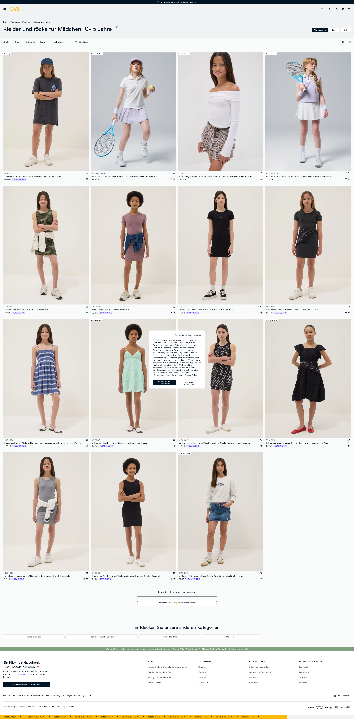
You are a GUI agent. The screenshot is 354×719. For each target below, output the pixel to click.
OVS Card (203, 682)
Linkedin (303, 682)
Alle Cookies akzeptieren (164, 382)
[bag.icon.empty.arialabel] (349, 8)
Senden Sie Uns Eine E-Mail (161, 672)
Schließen (278, 717)
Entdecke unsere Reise (259, 667)
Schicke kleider (34, 637)
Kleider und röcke (41, 22)
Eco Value (253, 677)
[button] (329, 8)
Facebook (304, 667)
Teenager (15, 22)
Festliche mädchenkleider (102, 637)
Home (6, 22)
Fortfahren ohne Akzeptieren (188, 335)
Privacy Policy (58, 706)
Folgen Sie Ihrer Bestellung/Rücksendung (167, 667)
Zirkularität (254, 682)
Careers (202, 677)
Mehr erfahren (236, 649)
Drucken (202, 667)
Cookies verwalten (26, 706)
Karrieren (202, 672)
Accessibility (9, 706)
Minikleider (231, 637)
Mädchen (26, 22)
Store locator (154, 682)
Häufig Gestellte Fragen (159, 677)
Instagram (304, 672)
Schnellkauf (46, 167)
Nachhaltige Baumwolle (260, 672)
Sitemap (71, 706)
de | (343, 696)
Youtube (303, 677)
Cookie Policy (43, 706)
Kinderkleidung (170, 637)
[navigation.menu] (4, 9)
